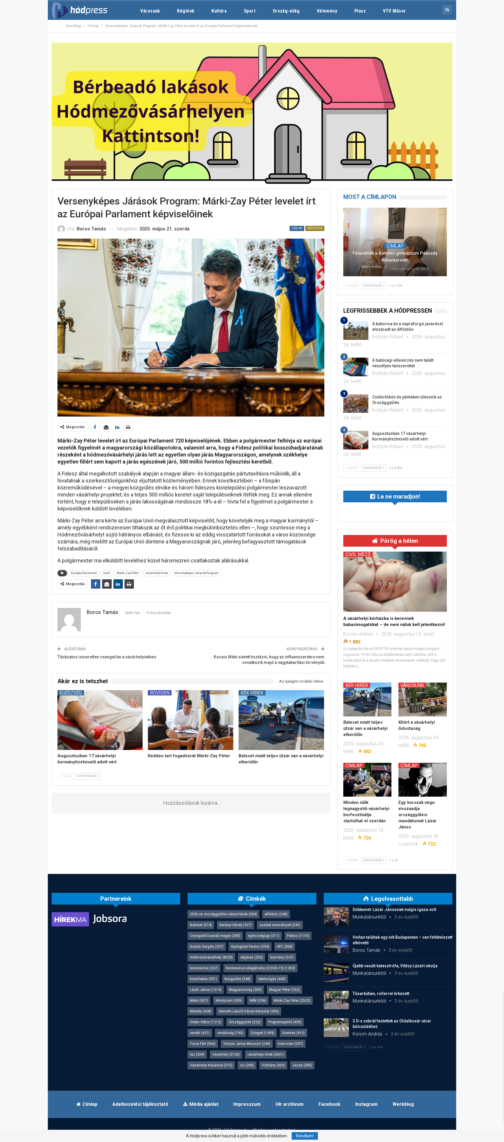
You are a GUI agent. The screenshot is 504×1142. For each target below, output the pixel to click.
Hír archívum (290, 1104)
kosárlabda (203, 979)
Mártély (200, 1011)
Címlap (296, 228)
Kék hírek (252, 692)
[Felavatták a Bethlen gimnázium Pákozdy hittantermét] (395, 241)
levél (106, 573)
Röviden (159, 692)
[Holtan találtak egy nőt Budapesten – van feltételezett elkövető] (336, 944)
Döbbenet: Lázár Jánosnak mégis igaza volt (394, 909)
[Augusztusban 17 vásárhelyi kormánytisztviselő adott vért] (100, 720)
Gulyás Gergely (206, 947)
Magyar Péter (284, 990)
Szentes (293, 1033)
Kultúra (219, 11)
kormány (282, 957)
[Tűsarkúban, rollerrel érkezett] (336, 1000)
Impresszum (247, 1104)
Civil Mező (358, 554)
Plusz (360, 11)
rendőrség (230, 1033)
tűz (197, 1054)
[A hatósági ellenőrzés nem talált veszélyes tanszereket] (355, 367)
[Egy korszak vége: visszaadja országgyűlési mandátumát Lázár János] (422, 780)
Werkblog (403, 1104)
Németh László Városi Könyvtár (249, 1011)
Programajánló (284, 1022)
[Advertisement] (24, 87)
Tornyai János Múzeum (246, 1044)
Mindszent (229, 1000)
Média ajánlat (203, 1104)
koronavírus (204, 968)
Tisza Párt (203, 1044)
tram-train (290, 1044)
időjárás (251, 957)
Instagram (366, 1104)
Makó (199, 1000)
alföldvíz (276, 914)
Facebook (329, 1104)
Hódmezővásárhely (211, 957)
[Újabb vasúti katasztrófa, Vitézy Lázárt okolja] (336, 972)
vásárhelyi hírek (157, 573)
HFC (285, 947)
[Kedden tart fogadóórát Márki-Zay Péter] (190, 720)
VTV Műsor (394, 11)
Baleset (201, 925)
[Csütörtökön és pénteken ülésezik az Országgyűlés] (355, 403)
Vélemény (327, 11)
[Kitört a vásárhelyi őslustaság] (422, 699)
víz (247, 1065)
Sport (250, 11)
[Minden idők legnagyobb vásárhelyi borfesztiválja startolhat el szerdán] (367, 780)
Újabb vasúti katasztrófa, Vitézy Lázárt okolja (395, 965)
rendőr (200, 1033)
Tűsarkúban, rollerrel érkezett (381, 993)
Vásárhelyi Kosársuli (211, 1065)
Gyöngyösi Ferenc (250, 947)
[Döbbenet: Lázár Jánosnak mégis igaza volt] (336, 916)
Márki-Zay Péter (128, 573)
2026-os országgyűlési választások (223, 914)
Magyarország (245, 990)
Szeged (262, 1033)
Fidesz (298, 936)
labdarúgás (272, 979)
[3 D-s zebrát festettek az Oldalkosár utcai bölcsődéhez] (336, 1027)
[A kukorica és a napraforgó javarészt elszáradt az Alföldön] (355, 330)
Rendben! (305, 1136)
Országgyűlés (245, 1022)
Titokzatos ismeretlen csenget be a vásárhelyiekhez (106, 657)
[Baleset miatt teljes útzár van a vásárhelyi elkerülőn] (281, 720)
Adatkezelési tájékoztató (140, 1104)
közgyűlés (238, 979)
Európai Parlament (84, 573)
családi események (279, 925)
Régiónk (185, 11)
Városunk (150, 11)
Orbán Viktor (205, 1022)
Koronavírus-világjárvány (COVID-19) (260, 968)
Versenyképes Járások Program (196, 573)
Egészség (71, 692)
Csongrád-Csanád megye (215, 936)
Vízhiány (273, 1065)
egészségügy (263, 936)
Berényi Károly (235, 925)
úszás (302, 1065)
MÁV (258, 1000)
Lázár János (205, 990)
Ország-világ (286, 11)
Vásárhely (226, 1054)
